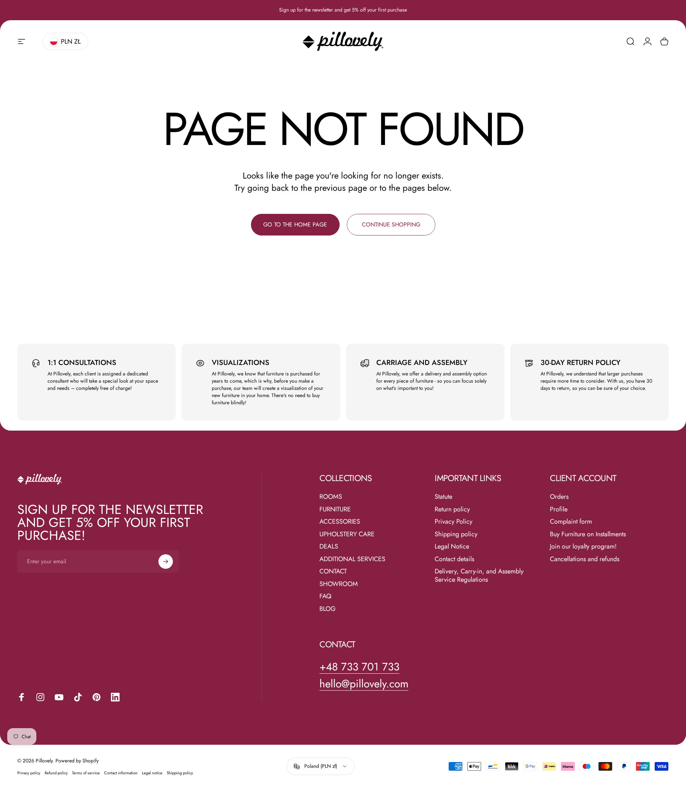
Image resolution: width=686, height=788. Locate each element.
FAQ (325, 596)
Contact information (121, 773)
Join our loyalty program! (583, 546)
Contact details (454, 559)
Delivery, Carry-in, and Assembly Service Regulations (479, 575)
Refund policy (56, 773)
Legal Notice (452, 546)
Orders (559, 497)
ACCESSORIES (339, 522)
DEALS (328, 546)
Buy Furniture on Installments (588, 534)
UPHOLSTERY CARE (347, 534)
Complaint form (571, 522)
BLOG (327, 609)
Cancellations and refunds (584, 559)
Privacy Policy (453, 522)
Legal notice (152, 773)
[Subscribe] (165, 561)
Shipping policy (456, 534)
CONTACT (333, 571)
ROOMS (330, 497)
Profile (559, 509)
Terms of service (86, 773)
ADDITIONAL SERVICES (352, 559)
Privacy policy (28, 773)
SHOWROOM (338, 584)
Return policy (452, 509)
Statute (443, 497)
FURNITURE (335, 509)
